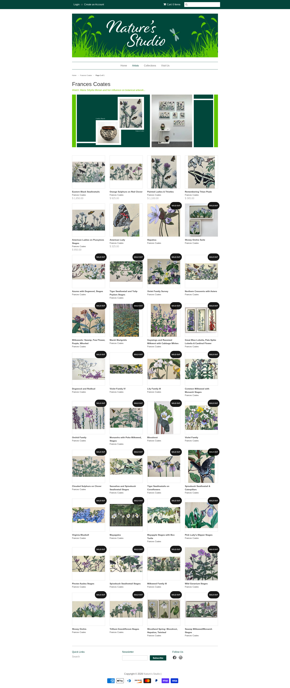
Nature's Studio (152, 674)
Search (76, 656)
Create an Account (94, 4)
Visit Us (165, 65)
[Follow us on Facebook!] (175, 658)
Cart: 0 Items (173, 4)
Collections (150, 65)
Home (124, 65)
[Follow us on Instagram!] (181, 658)
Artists (135, 65)
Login (77, 4)
